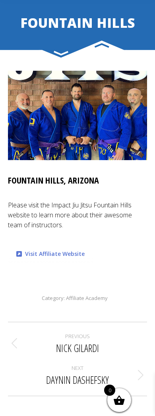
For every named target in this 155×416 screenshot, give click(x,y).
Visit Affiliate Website (55, 253)
